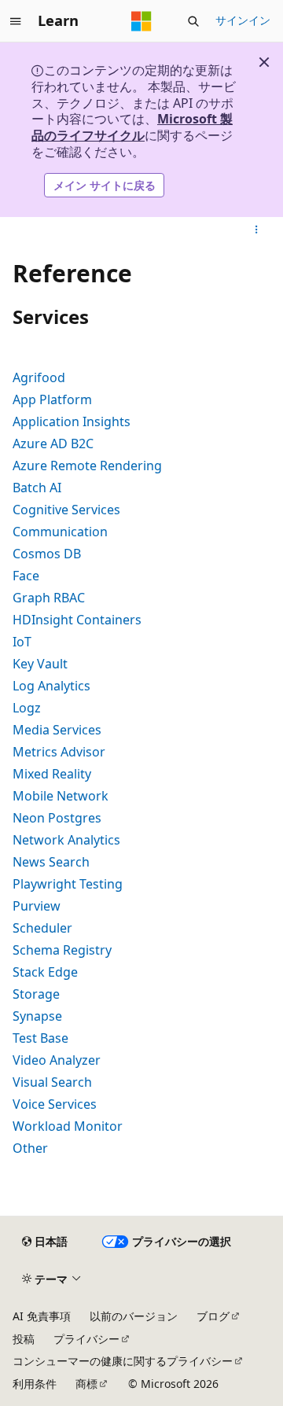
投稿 (24, 1338)
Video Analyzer (57, 1060)
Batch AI (37, 487)
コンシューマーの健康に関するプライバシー (123, 1360)
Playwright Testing (68, 884)
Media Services (57, 729)
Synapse (37, 1016)
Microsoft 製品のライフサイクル (132, 127)
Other (30, 1148)
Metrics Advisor (59, 751)
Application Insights (71, 421)
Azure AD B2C (53, 443)
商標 (86, 1383)
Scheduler (42, 928)
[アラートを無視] (264, 62)
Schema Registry (62, 950)
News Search (51, 861)
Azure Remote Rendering (87, 465)
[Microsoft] (141, 21)
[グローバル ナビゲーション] (15, 21)
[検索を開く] (193, 21)
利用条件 (35, 1383)
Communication (60, 531)
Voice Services (55, 1104)
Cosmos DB (47, 553)
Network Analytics (66, 839)
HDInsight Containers (77, 619)
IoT (22, 641)
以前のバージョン (134, 1315)
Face (26, 575)
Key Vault (40, 663)
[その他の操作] (256, 229)
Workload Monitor (68, 1126)
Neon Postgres (57, 817)
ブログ (213, 1315)
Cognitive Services (66, 509)
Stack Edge (45, 972)
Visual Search (52, 1082)
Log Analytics (51, 685)
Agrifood (39, 377)
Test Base (40, 1038)
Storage (36, 994)
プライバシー (86, 1338)
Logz (27, 707)
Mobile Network (60, 795)
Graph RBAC (49, 597)
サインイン (242, 20)
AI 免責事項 (42, 1315)
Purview (37, 906)
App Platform (52, 399)
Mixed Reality (52, 773)
